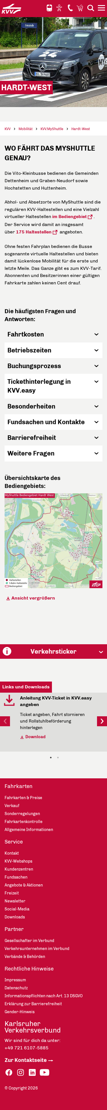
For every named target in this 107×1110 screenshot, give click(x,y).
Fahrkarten (19, 786)
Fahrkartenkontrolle (24, 821)
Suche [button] (90, 8)
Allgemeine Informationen (29, 829)
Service (14, 842)
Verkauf (12, 805)
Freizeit (12, 893)
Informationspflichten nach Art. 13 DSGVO (44, 996)
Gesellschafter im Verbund (29, 940)
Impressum (15, 980)
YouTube (44, 1072)
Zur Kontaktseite (26, 1060)
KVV (8, 129)
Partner (14, 929)
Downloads (15, 917)
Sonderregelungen (22, 813)
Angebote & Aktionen (24, 885)
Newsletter (15, 901)
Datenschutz (16, 988)
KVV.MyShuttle (52, 129)
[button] (53, 334)
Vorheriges (5, 721)
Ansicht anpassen (60, 7)
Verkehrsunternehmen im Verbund (37, 948)
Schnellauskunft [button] (49, 8)
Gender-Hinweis (20, 1012)
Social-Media (17, 909)
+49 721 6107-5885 (27, 1048)
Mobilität (26, 129)
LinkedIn (32, 1072)
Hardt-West (80, 129)
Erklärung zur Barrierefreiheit (33, 1004)
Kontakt (70, 7)
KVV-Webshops (80, 7)
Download (35, 736)
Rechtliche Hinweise (29, 969)
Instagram (20, 1072)
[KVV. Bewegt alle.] (11, 8)
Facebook (9, 1072)
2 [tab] (58, 757)
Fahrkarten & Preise (23, 797)
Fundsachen (16, 877)
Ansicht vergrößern (33, 598)
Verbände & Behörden (25, 956)
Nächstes (102, 721)
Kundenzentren (19, 869)
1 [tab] (51, 757)
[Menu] (102, 9)
